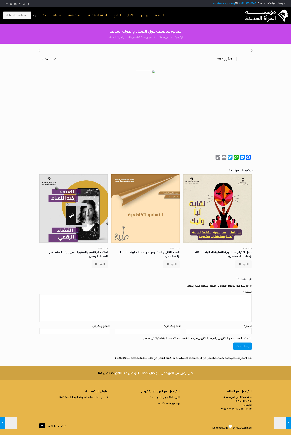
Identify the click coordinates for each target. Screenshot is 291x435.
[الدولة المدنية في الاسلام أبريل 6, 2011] (8, 423)
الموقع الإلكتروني (101, 325)
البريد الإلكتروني (172, 325)
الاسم (248, 325)
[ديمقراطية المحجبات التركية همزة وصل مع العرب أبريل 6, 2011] (282, 423)
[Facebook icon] (28, 3)
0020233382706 (247, 3)
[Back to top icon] (42, 425)
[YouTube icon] (20, 3)
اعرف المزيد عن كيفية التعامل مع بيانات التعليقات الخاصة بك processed (151, 357)
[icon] (6, 3)
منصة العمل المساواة (17, 15)
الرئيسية (179, 37)
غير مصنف (163, 37)
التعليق (247, 291)
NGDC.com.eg (244, 427)
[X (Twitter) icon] (24, 3)
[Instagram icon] (11, 3)
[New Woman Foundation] (266, 15)
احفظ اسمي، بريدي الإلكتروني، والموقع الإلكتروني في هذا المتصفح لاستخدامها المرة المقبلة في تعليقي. (195, 338)
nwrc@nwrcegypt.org (223, 3)
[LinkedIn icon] (15, 3)
